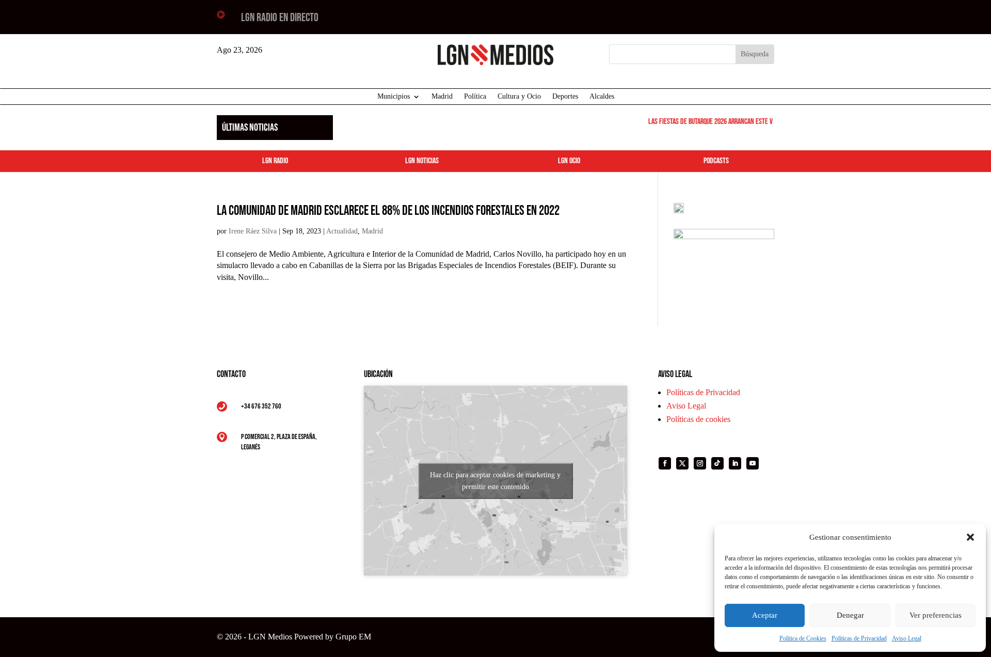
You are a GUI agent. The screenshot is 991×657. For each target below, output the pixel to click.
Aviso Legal (906, 638)
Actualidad (342, 231)
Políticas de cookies (698, 419)
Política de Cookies (802, 638)
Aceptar (764, 615)
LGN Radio (275, 161)
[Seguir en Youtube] (752, 463)
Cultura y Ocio (519, 96)
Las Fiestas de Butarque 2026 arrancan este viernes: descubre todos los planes (752, 122)
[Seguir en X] (682, 463)
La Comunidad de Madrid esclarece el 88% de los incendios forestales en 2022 (388, 211)
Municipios (393, 96)
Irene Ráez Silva (253, 231)
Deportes (565, 96)
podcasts (716, 161)
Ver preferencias (935, 615)
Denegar (850, 615)
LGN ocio (569, 161)
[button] (970, 537)
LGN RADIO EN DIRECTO (279, 18)
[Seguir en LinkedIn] (735, 463)
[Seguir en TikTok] (717, 463)
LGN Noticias (422, 161)
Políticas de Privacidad (859, 638)
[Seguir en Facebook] (665, 463)
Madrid (442, 96)
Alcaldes (601, 96)
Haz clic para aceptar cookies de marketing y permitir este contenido (495, 481)
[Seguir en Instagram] (700, 463)
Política (475, 96)
